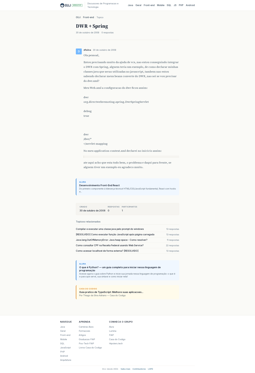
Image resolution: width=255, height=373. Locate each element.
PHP (181, 5)
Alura (111, 327)
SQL (169, 5)
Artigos (82, 335)
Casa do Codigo (117, 339)
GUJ (78, 17)
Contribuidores (139, 369)
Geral (138, 5)
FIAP (111, 335)
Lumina (112, 331)
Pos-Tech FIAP (86, 343)
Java (130, 5)
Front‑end (149, 5)
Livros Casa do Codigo (90, 347)
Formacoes (84, 331)
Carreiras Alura (86, 327)
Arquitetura (65, 360)
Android (190, 5)
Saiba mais (125, 369)
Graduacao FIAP (87, 339)
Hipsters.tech (116, 343)
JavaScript (65, 347)
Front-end (88, 17)
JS (175, 5)
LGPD (150, 369)
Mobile (160, 5)
